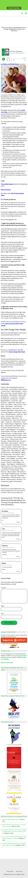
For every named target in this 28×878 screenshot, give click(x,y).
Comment (4, 587)
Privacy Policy (10, 871)
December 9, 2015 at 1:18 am (8, 530)
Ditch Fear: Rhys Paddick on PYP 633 (11, 819)
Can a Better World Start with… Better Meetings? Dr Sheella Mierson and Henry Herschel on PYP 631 (14, 831)
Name (3, 606)
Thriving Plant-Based (7, 184)
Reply (18, 522)
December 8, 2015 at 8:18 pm (8, 512)
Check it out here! (14, 8)
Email (2, 613)
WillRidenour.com (6, 380)
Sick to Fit (5, 657)
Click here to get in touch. (7, 662)
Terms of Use (19, 871)
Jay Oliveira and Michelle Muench (10, 64)
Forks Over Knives (6, 189)
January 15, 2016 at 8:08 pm (7, 547)
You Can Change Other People (16, 352)
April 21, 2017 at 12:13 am (7, 565)
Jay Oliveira (5, 511)
